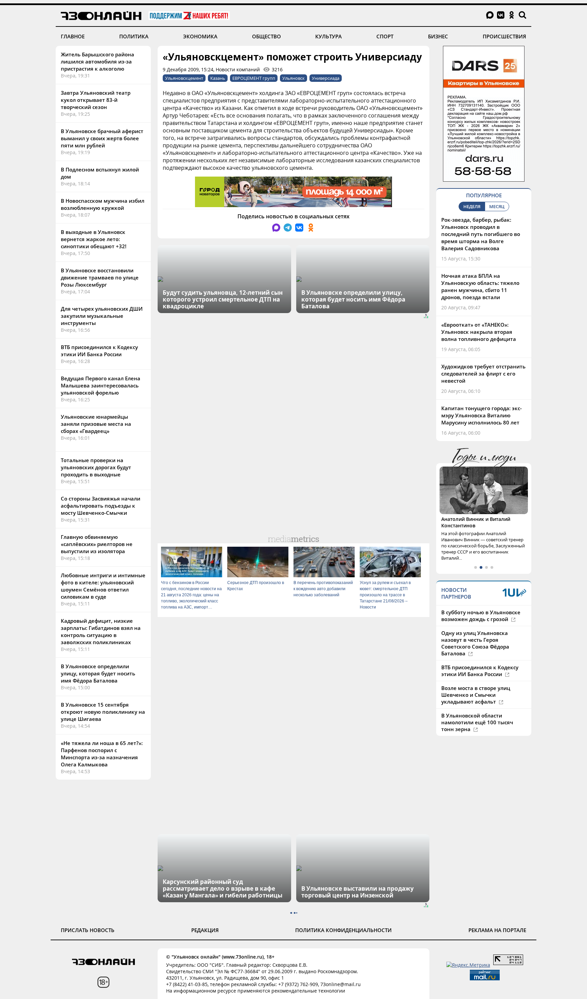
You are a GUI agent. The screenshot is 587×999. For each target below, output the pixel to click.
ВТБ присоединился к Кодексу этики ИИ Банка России (99, 351)
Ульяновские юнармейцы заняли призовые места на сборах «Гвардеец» (96, 423)
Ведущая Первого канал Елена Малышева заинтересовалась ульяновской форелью (100, 385)
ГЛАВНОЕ (73, 36)
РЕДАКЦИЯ (205, 930)
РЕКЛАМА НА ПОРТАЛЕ (497, 930)
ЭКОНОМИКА (200, 36)
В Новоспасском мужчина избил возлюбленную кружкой (102, 204)
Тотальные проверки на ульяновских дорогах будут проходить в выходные (96, 467)
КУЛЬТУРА (328, 36)
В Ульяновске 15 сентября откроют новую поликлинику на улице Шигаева (103, 711)
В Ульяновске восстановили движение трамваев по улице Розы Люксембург (100, 277)
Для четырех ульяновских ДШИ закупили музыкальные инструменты (102, 315)
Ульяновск (293, 78)
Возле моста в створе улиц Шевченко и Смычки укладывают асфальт (475, 695)
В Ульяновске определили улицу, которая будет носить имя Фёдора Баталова (98, 673)
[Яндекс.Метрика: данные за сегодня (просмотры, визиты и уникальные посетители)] (468, 965)
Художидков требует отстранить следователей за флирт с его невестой (483, 373)
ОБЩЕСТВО (266, 36)
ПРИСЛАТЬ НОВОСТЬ (87, 930)
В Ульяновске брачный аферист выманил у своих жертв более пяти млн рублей (102, 138)
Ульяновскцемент (184, 78)
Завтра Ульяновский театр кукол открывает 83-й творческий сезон (95, 99)
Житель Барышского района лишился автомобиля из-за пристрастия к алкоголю (97, 61)
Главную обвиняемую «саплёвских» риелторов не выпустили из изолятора (96, 544)
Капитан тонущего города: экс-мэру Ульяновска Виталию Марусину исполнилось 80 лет (481, 415)
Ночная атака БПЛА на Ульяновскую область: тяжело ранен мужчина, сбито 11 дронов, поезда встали (480, 286)
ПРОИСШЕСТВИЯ (504, 36)
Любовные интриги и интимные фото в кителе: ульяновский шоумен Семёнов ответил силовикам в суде (103, 586)
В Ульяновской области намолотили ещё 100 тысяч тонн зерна (477, 722)
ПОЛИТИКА (133, 36)
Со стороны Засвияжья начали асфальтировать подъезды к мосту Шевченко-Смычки (100, 505)
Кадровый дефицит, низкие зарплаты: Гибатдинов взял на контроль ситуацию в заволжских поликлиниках (101, 631)
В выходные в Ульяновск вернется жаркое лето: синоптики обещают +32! (93, 239)
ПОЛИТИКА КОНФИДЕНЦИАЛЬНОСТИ (343, 930)
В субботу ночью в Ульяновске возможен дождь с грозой (480, 615)
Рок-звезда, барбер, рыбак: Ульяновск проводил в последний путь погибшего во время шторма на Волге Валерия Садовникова (480, 234)
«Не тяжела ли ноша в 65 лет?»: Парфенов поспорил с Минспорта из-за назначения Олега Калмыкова (102, 754)
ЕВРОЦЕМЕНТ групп (253, 78)
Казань (217, 78)
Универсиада (325, 78)
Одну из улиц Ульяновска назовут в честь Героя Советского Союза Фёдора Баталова (475, 643)
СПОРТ (384, 36)
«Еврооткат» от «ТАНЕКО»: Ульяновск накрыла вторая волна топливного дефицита (478, 331)
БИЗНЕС (438, 36)
